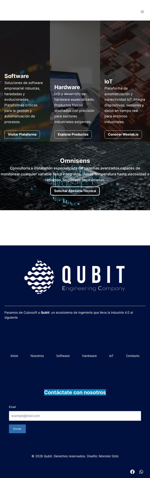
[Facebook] (132, 471)
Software (63, 356)
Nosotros (37, 356)
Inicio (14, 356)
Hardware (89, 356)
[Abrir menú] (142, 12)
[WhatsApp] (141, 471)
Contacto (132, 356)
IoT (111, 356)
